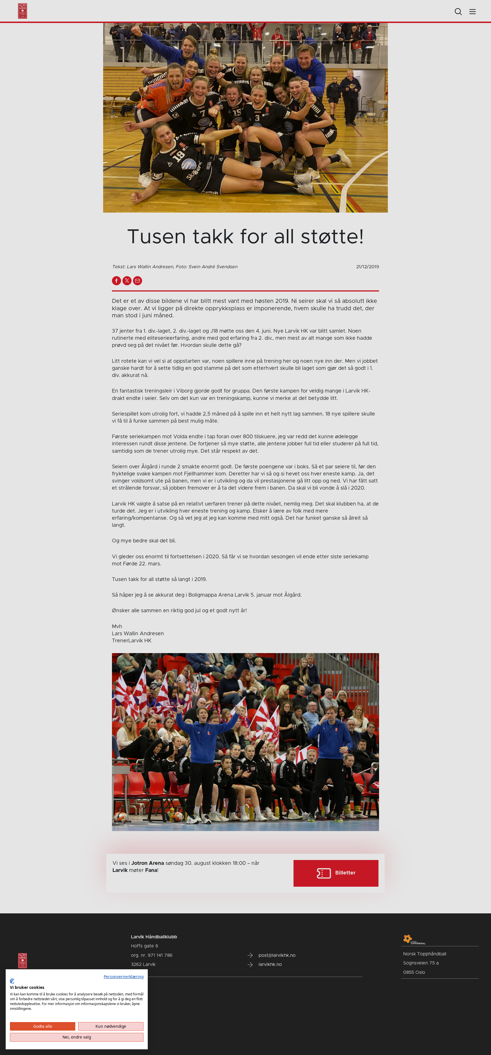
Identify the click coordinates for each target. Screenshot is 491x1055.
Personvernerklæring (123, 976)
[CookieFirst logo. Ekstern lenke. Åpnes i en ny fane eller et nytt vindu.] (12, 981)
